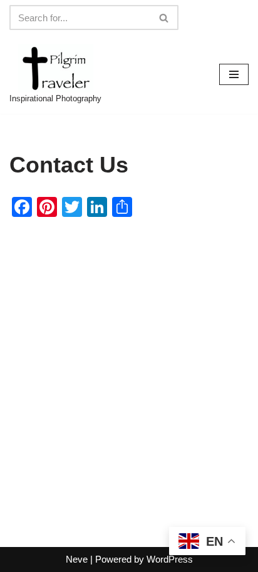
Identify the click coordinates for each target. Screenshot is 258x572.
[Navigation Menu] (234, 74)
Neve (77, 559)
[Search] (164, 17)
